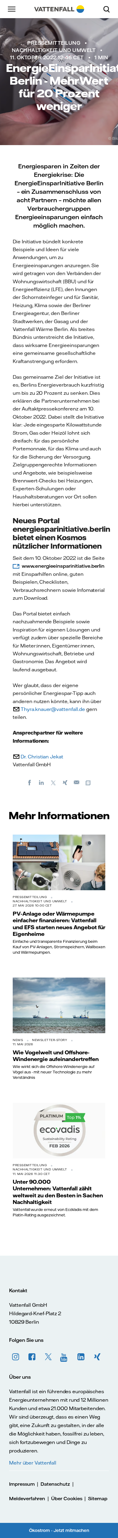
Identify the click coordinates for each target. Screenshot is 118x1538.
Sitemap (97, 1498)
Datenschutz (55, 1484)
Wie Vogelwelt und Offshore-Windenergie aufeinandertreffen (56, 1055)
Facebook (32, 1357)
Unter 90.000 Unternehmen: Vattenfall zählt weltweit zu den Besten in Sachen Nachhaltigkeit (58, 1191)
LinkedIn (81, 1357)
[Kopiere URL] (89, 782)
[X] (53, 782)
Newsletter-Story (49, 1040)
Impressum (22, 1484)
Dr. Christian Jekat (42, 757)
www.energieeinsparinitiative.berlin (63, 566)
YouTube (64, 1357)
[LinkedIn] (41, 782)
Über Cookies (66, 1498)
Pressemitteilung (53, 43)
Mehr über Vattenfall (32, 1463)
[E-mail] (77, 782)
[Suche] (109, 9)
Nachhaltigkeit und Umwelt (54, 50)
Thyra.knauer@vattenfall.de (53, 709)
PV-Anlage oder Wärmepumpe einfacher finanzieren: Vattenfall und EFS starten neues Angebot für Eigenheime (59, 923)
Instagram (15, 1357)
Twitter (48, 1357)
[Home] (59, 9)
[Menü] (12, 9)
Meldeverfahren (27, 1498)
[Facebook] (30, 782)
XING (97, 1357)
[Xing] (65, 782)
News (18, 1040)
